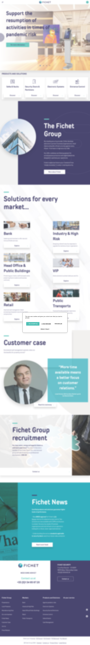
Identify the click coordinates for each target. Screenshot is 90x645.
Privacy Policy (54, 643)
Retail (8, 305)
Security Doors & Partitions (32, 88)
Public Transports (62, 303)
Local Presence (6, 606)
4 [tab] (49, 65)
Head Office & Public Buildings (17, 268)
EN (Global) (47, 638)
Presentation (5, 602)
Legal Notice (62, 643)
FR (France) (39, 638)
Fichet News (5, 618)
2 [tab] (43, 65)
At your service (68, 598)
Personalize (58, 323)
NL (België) (63, 638)
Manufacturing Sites (8, 610)
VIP (56, 270)
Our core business (7, 614)
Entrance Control (77, 86)
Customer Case (6, 622)
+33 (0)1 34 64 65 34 (63, 572)
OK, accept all (33, 323)
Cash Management (48, 622)
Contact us (46, 643)
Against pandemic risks (49, 602)
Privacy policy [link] (45, 329)
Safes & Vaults (12, 86)
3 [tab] (46, 65)
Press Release (6, 630)
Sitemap (39, 643)
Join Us (4, 626)
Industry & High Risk (65, 236)
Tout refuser (46, 323)
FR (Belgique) (55, 638)
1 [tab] (40, 65)
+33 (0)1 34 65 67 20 (28, 582)
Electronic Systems (56, 86)
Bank (8, 233)
